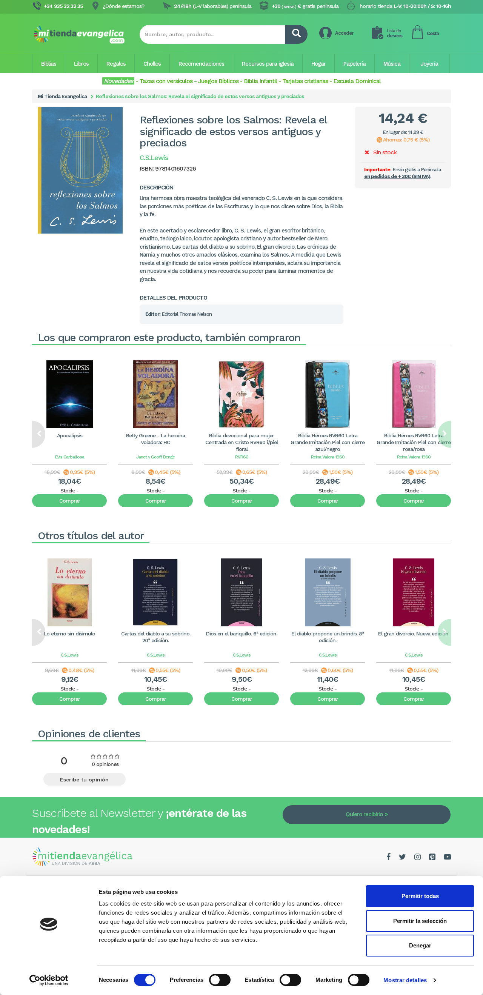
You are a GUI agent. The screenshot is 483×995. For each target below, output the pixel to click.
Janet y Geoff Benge (155, 457)
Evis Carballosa (69, 457)
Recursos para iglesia (268, 63)
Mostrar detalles (405, 980)
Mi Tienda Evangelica (62, 96)
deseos (394, 33)
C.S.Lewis (69, 655)
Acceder (344, 33)
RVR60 (241, 457)
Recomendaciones (201, 63)
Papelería (354, 63)
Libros (81, 63)
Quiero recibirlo (364, 814)
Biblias (48, 63)
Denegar (420, 945)
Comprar (69, 501)
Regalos (116, 63)
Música (391, 63)
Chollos (152, 63)
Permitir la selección (420, 921)
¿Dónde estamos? (123, 6)
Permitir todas (420, 896)
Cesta (433, 33)
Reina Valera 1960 (328, 457)
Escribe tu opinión (84, 780)
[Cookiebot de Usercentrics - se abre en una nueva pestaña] (49, 980)
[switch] (220, 980)
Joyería (429, 63)
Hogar (318, 63)
